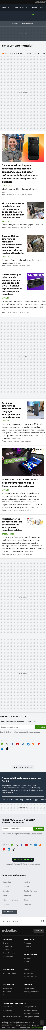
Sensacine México (30, 1010)
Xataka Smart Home (10, 953)
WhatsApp (2, 744)
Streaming (19, 799)
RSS (33, 744)
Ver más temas (9, 912)
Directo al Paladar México (12, 1016)
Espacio (6, 886)
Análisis (28, 799)
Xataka (5, 943)
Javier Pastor (13, 195)
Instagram (23, 744)
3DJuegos (27, 943)
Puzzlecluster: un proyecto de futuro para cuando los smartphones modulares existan (12, 524)
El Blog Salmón (29, 988)
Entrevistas (7, 186)
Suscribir (41, 727)
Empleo (5, 904)
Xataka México (8, 1007)
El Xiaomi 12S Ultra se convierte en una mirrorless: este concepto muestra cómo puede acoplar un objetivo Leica (13, 210)
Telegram (28, 744)
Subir (37, 931)
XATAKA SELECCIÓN (19, 7)
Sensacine (27, 958)
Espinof (26, 961)
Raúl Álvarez (12, 266)
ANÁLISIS (5, 7)
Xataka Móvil (7, 946)
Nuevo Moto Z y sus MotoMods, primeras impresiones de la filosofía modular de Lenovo (20, 482)
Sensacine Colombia (31, 1013)
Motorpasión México (31, 1016)
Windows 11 (28, 904)
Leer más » (40, 225)
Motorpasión (28, 973)
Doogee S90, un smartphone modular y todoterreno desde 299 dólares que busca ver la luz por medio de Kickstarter (13, 244)
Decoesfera (7, 991)
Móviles (5, 221)
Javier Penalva (13, 554)
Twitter (7, 744)
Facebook (12, 744)
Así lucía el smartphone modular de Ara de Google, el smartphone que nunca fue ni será (11, 410)
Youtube (18, 744)
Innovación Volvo (27, 23)
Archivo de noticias (24, 767)
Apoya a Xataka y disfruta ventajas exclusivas (23, 864)
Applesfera (6, 949)
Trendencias (7, 988)
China (29, 53)
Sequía (36, 53)
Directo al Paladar (9, 973)
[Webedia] (40, 1)
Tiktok (7, 748)
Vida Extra (27, 946)
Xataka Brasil (7, 1010)
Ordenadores (8, 534)
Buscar (43, 921)
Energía (6, 891)
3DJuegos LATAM (30, 1007)
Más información (37, 1027)
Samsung (27, 895)
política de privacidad (32, 732)
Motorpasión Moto (30, 976)
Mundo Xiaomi (8, 956)
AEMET (20, 53)
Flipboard (39, 744)
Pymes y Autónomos (31, 991)
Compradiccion (8, 995)
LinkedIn (2, 748)
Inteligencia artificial (10, 900)
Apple (36, 799)
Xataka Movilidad (30, 891)
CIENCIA (34, 7)
